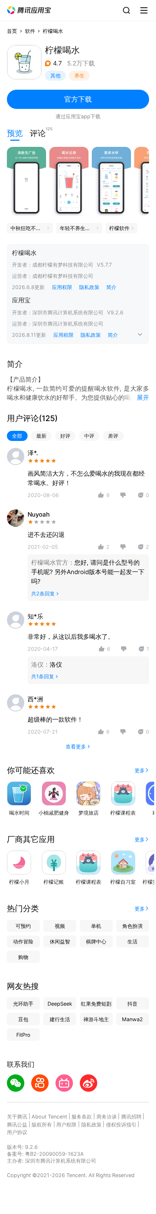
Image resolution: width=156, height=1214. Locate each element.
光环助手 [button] (23, 1004)
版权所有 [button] (42, 1124)
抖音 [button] (132, 1004)
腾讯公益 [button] (17, 1124)
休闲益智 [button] (60, 941)
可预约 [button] (23, 926)
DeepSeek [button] (60, 1004)
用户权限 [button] (66, 1124)
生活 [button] (132, 941)
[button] (29, 10)
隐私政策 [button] (89, 287)
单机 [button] (96, 926)
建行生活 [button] (60, 1019)
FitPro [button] (23, 1035)
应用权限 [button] (62, 287)
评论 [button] (38, 132)
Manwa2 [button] (132, 1019)
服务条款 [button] (81, 1116)
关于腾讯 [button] (17, 1116)
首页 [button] (12, 31)
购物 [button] (23, 957)
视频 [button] (60, 926)
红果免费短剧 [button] (96, 1004)
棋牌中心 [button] (96, 941)
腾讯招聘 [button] (131, 1116)
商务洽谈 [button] (107, 1116)
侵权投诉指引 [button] (121, 1124)
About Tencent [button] (49, 1116)
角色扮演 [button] (132, 926)
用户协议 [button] (17, 1132)
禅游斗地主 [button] (96, 1019)
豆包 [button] (23, 1019)
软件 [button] (30, 31)
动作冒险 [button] (23, 941)
